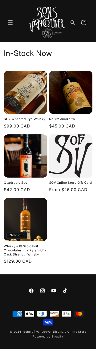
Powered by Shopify (48, 336)
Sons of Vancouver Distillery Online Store (54, 331)
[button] (10, 22)
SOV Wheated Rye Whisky (24, 119)
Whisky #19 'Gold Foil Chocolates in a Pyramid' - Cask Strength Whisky (25, 250)
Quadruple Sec (15, 182)
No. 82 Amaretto (62, 119)
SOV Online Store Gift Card (70, 182)
